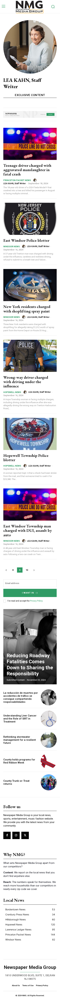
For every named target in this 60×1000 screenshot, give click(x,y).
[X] (25, 835)
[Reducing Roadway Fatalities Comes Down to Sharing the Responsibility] (30, 646)
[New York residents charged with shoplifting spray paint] (30, 285)
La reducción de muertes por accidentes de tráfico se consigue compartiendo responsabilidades (20, 697)
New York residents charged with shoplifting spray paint (26, 308)
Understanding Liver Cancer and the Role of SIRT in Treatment (19, 718)
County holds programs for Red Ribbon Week (19, 761)
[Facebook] (7, 835)
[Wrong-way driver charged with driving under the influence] (30, 356)
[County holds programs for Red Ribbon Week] (49, 761)
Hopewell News (12, 392)
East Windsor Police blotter (26, 240)
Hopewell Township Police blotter (25, 457)
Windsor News (11, 246)
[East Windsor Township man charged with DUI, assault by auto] (30, 504)
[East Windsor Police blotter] (30, 219)
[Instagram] (16, 835)
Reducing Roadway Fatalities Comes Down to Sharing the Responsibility (30, 664)
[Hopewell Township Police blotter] (30, 434)
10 (27, 570)
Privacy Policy (36, 601)
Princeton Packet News (17, 180)
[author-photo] (35, 180)
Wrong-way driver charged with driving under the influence (25, 382)
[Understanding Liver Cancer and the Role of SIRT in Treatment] (49, 719)
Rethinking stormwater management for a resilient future (19, 739)
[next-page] (34, 570)
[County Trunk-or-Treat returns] (49, 782)
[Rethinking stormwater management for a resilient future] (49, 740)
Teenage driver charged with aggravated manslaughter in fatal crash (27, 170)
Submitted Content (16, 680)
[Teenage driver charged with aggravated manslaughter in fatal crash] (30, 144)
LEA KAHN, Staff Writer (14, 183)
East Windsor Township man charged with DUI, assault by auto (27, 530)
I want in (28, 593)
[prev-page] (6, 570)
